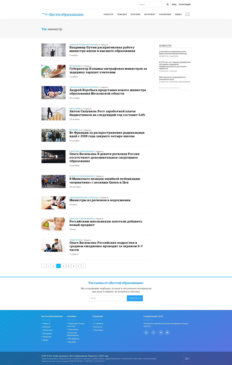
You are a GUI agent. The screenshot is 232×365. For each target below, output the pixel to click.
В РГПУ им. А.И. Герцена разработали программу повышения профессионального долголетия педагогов (175, 65)
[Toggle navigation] (188, 14)
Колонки (135, 14)
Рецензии (47, 336)
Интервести (73, 338)
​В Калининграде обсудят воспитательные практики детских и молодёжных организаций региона (174, 89)
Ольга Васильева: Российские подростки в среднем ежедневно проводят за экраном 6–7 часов (106, 246)
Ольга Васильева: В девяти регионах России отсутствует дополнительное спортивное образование (105, 157)
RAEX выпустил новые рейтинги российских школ (172, 77)
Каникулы (174, 56)
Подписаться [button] (135, 298)
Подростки (75, 239)
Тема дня (122, 14)
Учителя (173, 71)
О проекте (98, 323)
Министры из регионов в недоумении (100, 200)
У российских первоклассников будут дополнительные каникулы (173, 52)
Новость (104, 44)
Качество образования (81, 151)
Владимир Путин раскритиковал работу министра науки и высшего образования (102, 49)
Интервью (149, 14)
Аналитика (165, 14)
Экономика (76, 65)
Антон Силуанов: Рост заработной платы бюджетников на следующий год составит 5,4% (107, 112)
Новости (108, 14)
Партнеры (98, 329)
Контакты (98, 326)
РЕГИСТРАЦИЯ (185, 4)
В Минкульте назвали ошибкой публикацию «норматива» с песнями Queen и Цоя (105, 180)
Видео (178, 14)
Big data (72, 341)
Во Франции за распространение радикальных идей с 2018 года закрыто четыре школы (107, 134)
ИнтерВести (75, 129)
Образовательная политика (84, 44)
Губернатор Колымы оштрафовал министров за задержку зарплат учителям (108, 70)
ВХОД (174, 4)
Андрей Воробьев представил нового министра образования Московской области (108, 91)
